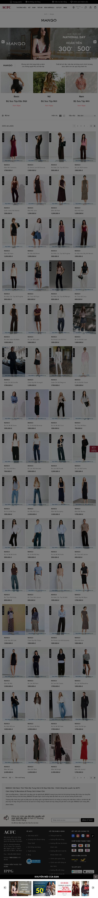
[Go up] (95, 877)
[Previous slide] (5, 887)
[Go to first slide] (93, 887)
